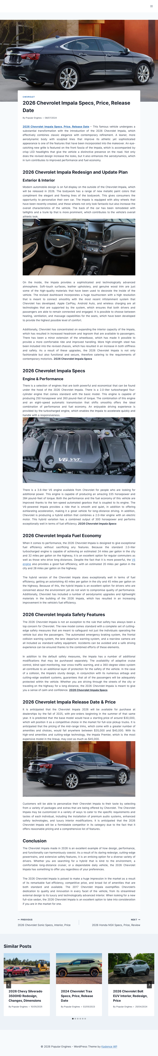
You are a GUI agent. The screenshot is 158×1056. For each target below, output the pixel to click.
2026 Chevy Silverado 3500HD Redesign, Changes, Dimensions (25, 995)
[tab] (73, 1018)
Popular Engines (34, 118)
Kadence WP (109, 1046)
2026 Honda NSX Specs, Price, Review (116, 922)
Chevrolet (29, 97)
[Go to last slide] (8, 984)
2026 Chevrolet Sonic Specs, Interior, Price (44, 922)
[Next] (149, 984)
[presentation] (27, 968)
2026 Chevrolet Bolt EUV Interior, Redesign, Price (130, 995)
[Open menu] (151, 6)
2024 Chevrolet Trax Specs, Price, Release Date (77, 995)
